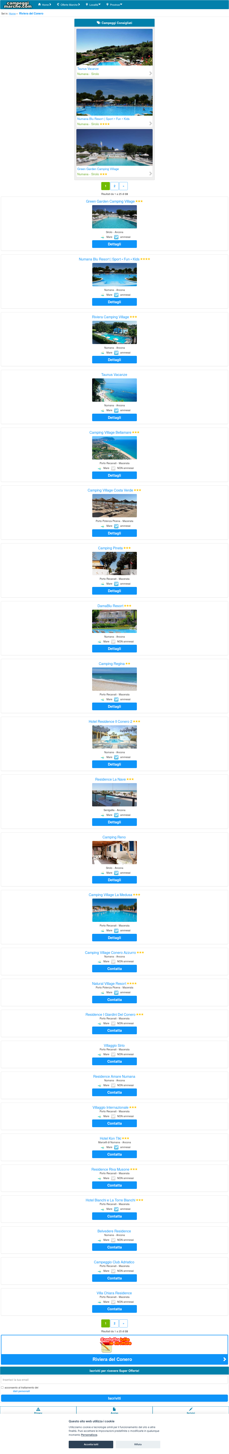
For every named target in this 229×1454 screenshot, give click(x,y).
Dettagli (114, 243)
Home (45, 4)
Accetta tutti (91, 1444)
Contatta (114, 968)
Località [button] (93, 4)
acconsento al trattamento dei (21, 1389)
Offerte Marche (68, 4)
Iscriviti (114, 1398)
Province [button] (114, 4)
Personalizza (89, 1434)
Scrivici (191, 1413)
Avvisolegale (114, 1414)
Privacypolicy (38, 1414)
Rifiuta (138, 1444)
